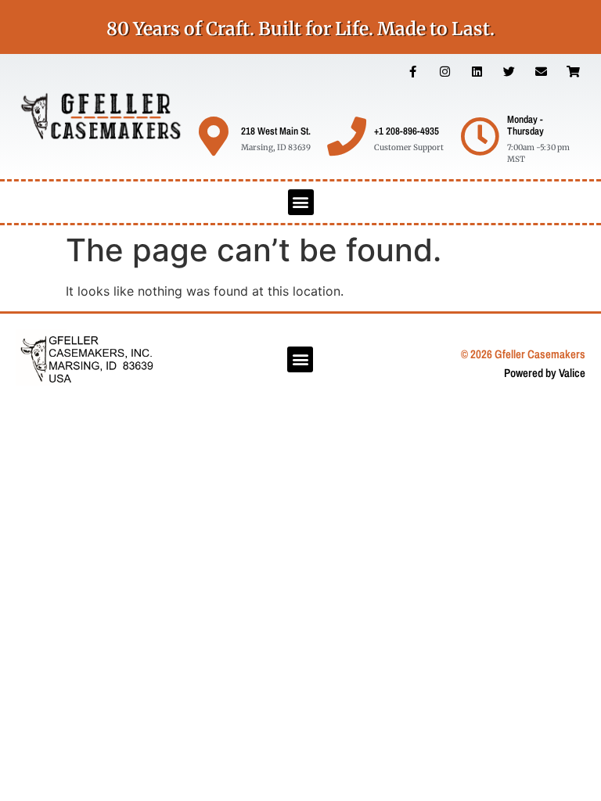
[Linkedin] (477, 72)
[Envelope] (541, 72)
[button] (301, 202)
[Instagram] (445, 72)
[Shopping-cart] (573, 72)
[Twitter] (509, 72)
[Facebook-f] (413, 72)
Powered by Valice (544, 373)
